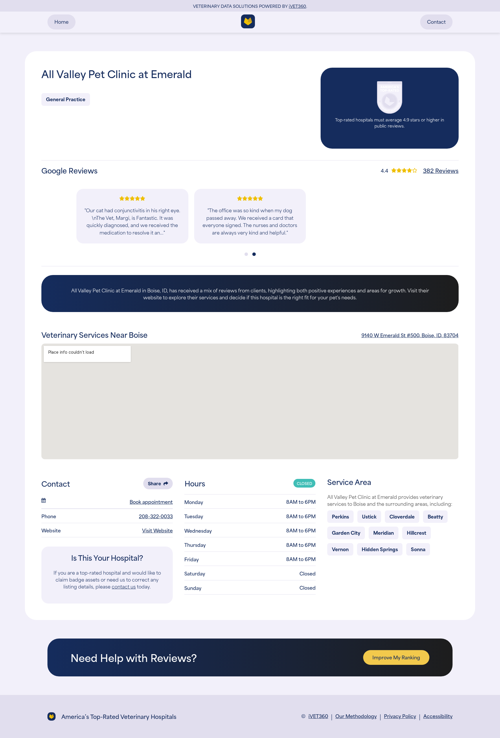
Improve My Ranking (396, 657)
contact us (124, 586)
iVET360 (318, 715)
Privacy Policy (400, 715)
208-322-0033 (156, 516)
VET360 (297, 6)
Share (154, 483)
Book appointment (151, 501)
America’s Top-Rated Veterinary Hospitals (119, 716)
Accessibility (438, 715)
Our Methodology (356, 715)
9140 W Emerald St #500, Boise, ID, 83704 (410, 334)
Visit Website (157, 530)
